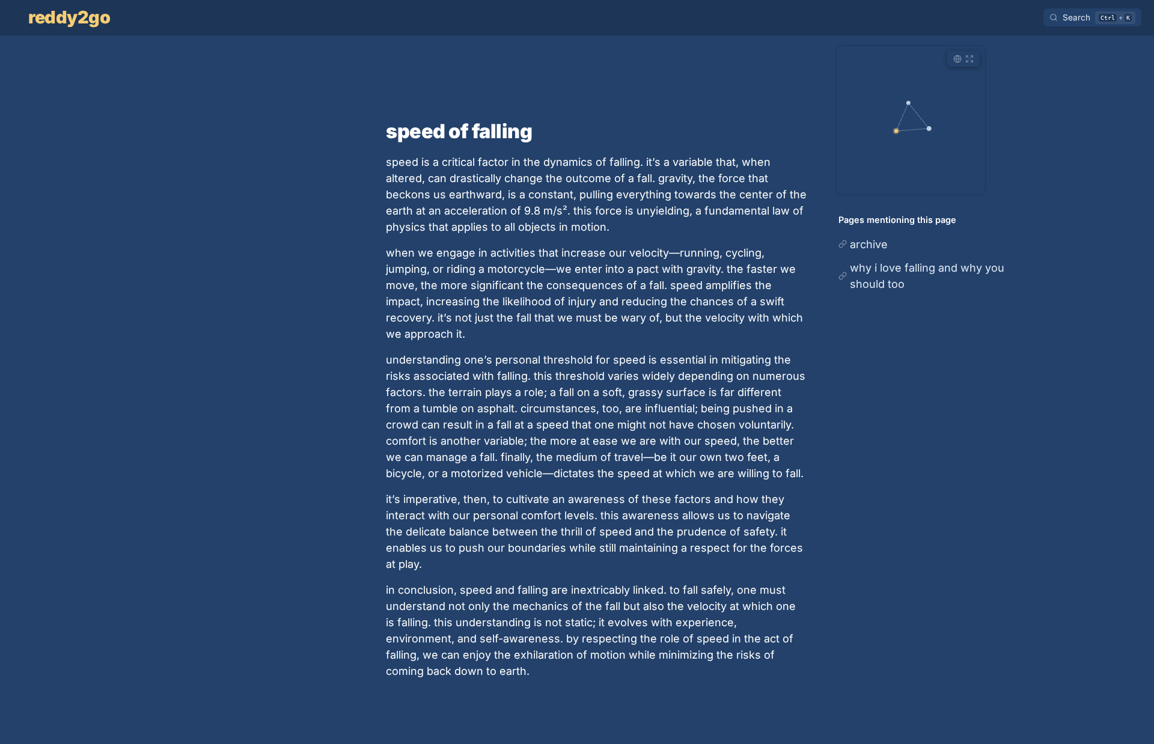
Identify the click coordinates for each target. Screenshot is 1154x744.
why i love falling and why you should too (927, 275)
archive (869, 244)
